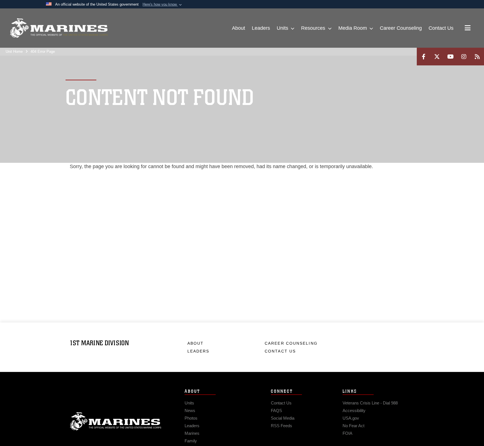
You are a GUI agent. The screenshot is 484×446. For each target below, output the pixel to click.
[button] (163, 4)
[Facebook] (423, 56)
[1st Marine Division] (59, 28)
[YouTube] (450, 56)
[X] (437, 56)
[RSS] (477, 56)
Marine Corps (116, 421)
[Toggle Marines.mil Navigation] (467, 28)
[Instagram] (464, 56)
